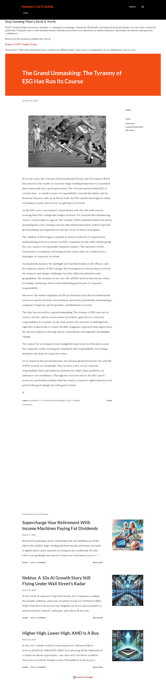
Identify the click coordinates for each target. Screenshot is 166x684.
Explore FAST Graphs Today (21, 44)
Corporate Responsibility (134, 127)
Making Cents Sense (37, 7)
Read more (98, 562)
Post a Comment (38, 562)
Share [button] (128, 110)
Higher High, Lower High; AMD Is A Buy (60, 633)
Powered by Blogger (84, 677)
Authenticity (130, 123)
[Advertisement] (40, 484)
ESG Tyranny (130, 130)
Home (25, 13)
